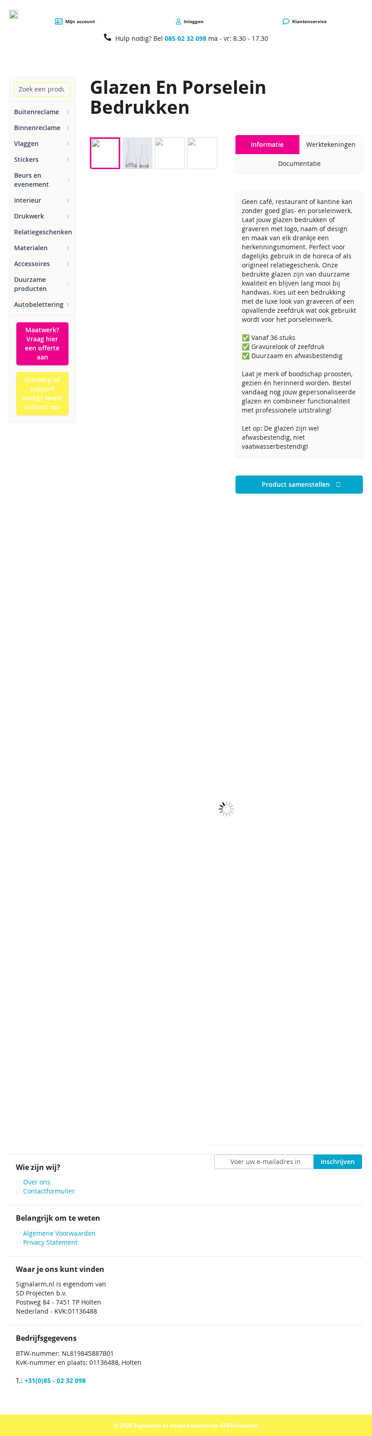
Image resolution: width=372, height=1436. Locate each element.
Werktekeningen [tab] (331, 144)
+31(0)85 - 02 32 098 (55, 1380)
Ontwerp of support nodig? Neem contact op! (42, 393)
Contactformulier (49, 1191)
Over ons (36, 1182)
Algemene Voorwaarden (59, 1233)
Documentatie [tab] (299, 163)
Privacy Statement (50, 1242)
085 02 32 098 (185, 38)
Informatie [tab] (267, 144)
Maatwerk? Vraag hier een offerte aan (42, 343)
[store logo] (13, 14)
